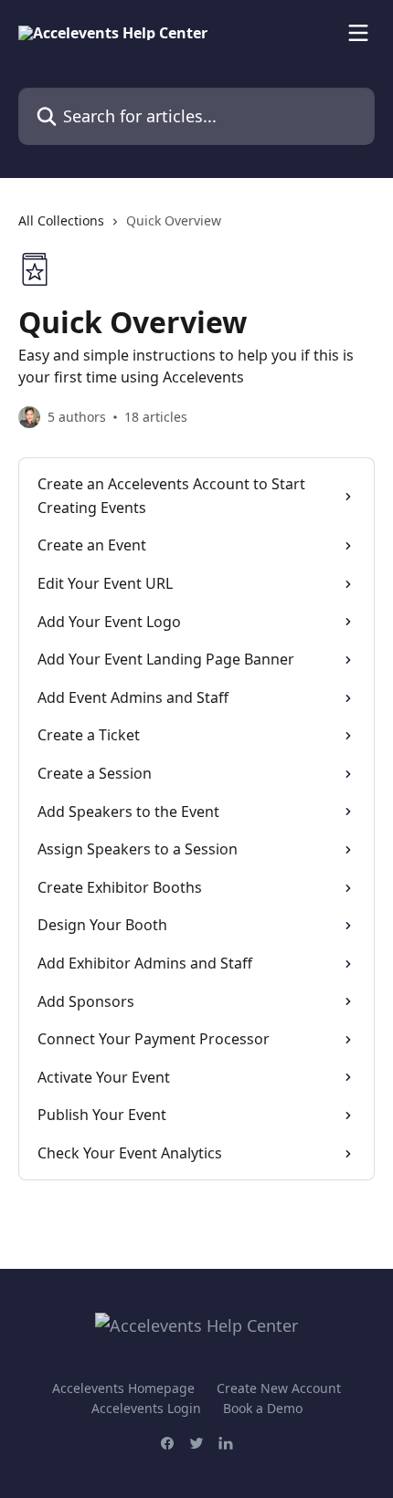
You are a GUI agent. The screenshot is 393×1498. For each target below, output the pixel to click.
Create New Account (279, 1388)
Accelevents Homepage (123, 1388)
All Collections (61, 220)
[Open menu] (358, 33)
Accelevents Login (146, 1408)
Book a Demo (263, 1408)
